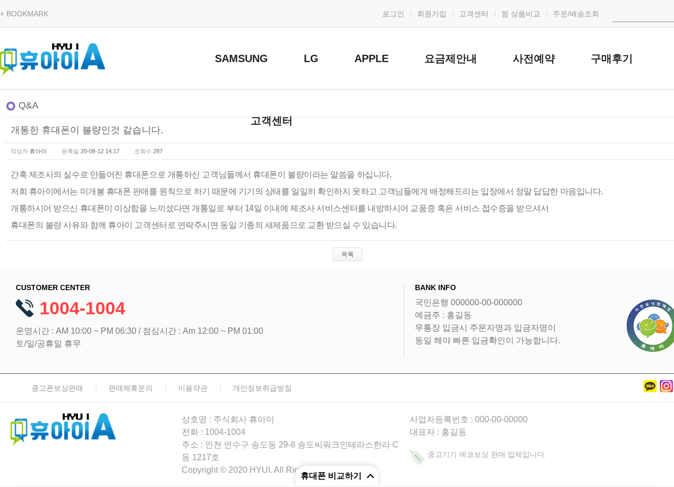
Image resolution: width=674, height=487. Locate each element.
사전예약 (534, 58)
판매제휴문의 (130, 388)
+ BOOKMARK (24, 13)
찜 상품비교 (520, 13)
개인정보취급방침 (262, 388)
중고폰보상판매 (57, 388)
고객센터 (474, 13)
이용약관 (192, 388)
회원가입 (432, 13)
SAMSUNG (241, 58)
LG (311, 58)
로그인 (393, 13)
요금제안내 (450, 58)
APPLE (371, 58)
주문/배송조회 (576, 13)
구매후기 (612, 58)
